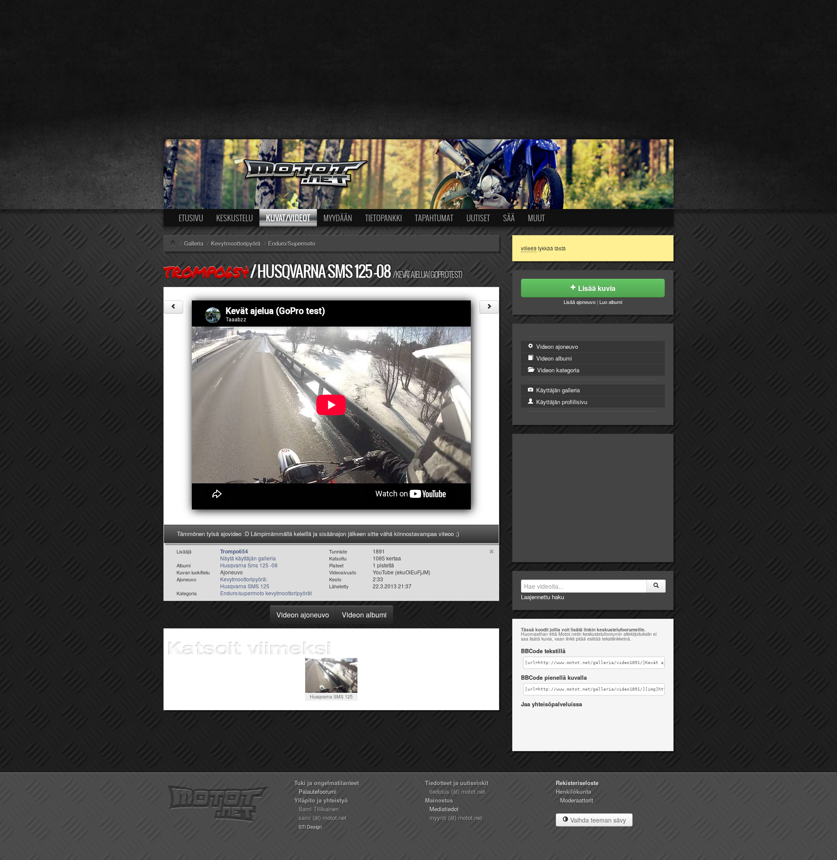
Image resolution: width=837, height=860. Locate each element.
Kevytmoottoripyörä (235, 243)
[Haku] (656, 586)
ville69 (529, 248)
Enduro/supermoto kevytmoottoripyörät (266, 593)
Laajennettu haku (542, 597)
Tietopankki (383, 217)
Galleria (193, 243)
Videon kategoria (557, 370)
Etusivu (191, 217)
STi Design (310, 826)
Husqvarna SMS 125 (331, 696)
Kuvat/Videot (288, 217)
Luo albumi (610, 301)
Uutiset (478, 217)
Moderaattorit (576, 800)
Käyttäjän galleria (557, 390)
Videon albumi (364, 615)
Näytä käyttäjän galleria (248, 558)
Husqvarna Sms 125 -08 (324, 271)
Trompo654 (205, 272)
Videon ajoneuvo (302, 615)
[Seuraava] (489, 307)
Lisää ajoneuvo (579, 301)
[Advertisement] (418, 70)
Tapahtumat (434, 217)
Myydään (337, 217)
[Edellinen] (173, 307)
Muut (536, 217)
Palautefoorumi (318, 791)
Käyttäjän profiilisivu (560, 402)
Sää (509, 217)
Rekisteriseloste (577, 783)
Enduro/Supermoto (291, 243)
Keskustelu (234, 217)
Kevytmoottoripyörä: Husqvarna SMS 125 (244, 582)
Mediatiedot (444, 809)
